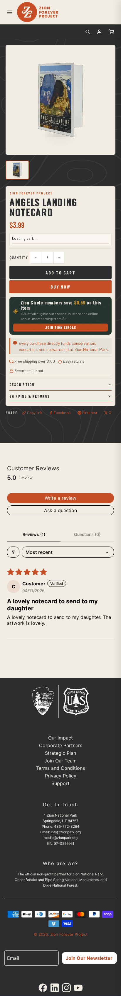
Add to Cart (60, 272)
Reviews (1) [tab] (34, 534)
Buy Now (60, 286)
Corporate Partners (60, 745)
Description (21, 384)
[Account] (99, 31)
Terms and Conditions (60, 768)
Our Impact (60, 738)
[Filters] (13, 552)
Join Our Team (60, 761)
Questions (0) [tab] (87, 534)
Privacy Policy (60, 776)
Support (60, 783)
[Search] (87, 31)
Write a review (60, 498)
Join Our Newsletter (89, 958)
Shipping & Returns (29, 396)
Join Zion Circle (60, 327)
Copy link (34, 412)
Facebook (62, 412)
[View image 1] (17, 170)
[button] (9, 12)
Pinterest (89, 412)
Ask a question (60, 510)
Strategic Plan (60, 753)
